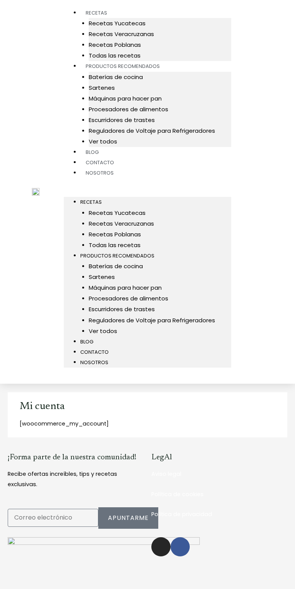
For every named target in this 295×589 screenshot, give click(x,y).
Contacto (94, 352)
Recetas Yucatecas (117, 23)
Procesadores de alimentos (128, 109)
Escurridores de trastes (122, 120)
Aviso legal (166, 474)
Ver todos (103, 331)
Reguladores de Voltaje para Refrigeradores (152, 131)
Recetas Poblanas (115, 45)
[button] (148, 191)
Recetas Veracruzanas (121, 34)
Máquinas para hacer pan (125, 98)
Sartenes (102, 88)
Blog (86, 341)
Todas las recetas (115, 245)
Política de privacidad (181, 514)
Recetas (91, 202)
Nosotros (100, 173)
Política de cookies (177, 494)
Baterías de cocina (116, 77)
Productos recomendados (123, 66)
